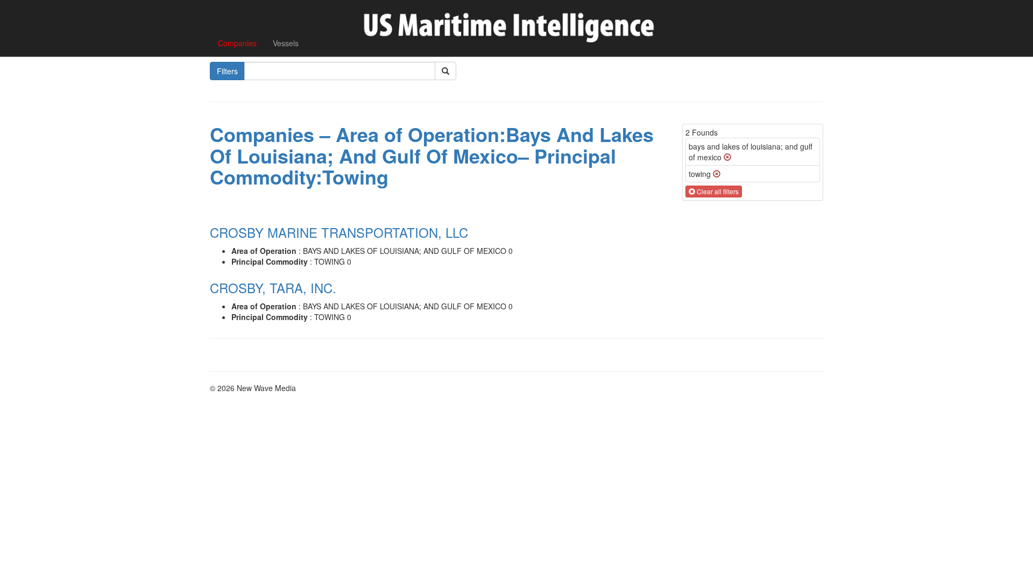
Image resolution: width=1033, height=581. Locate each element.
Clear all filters (717, 191)
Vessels (286, 43)
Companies (237, 43)
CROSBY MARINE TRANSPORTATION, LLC (339, 232)
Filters (227, 71)
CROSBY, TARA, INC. (273, 287)
